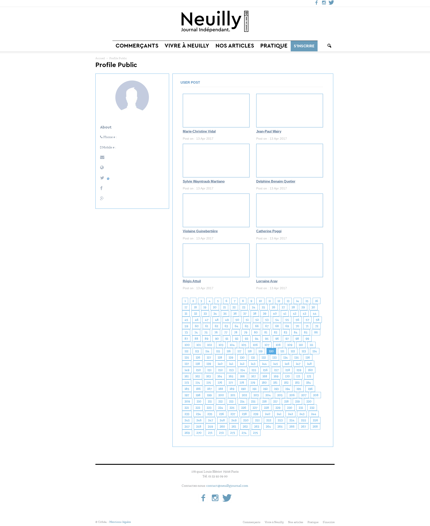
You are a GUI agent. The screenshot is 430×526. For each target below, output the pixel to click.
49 (227, 319)
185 (187, 389)
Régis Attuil (192, 281)
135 (296, 357)
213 (231, 401)
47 (206, 319)
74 (196, 332)
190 (243, 389)
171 (298, 376)
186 (198, 389)
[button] (329, 46)
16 (316, 301)
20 (215, 307)
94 (256, 338)
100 (187, 345)
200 (221, 395)
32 (195, 313)
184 (308, 382)
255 (303, 420)
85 (305, 332)
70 (297, 326)
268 (315, 426)
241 (279, 414)
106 (255, 345)
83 (285, 332)
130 (242, 357)
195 (299, 389)
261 (234, 426)
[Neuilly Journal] (215, 22)
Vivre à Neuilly (187, 46)
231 (301, 407)
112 (186, 351)
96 (277, 338)
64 (236, 326)
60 (197, 326)
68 (277, 326)
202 (244, 395)
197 (187, 395)
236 (221, 414)
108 (278, 345)
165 (231, 376)
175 (208, 382)
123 (304, 351)
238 (244, 414)
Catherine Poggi (269, 231)
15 (306, 301)
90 (217, 338)
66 (257, 326)
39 (264, 313)
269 (187, 432)
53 (267, 319)
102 (209, 345)
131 (253, 357)
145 (275, 363)
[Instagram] (323, 3)
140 (220, 363)
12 (278, 301)
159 (299, 370)
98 (297, 338)
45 (186, 319)
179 (253, 382)
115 (218, 351)
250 (246, 420)
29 (303, 307)
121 (282, 351)
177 (231, 382)
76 (216, 332)
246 (199, 420)
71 (307, 326)
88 (196, 338)
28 (293, 307)
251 (257, 420)
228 (266, 407)
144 (264, 363)
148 (309, 363)
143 (253, 363)
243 (301, 414)
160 (310, 370)
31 (186, 313)
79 (245, 332)
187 (209, 389)
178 (242, 382)
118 (250, 351)
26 (273, 307)
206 (292, 395)
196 (310, 389)
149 (187, 370)
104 (232, 345)
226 (243, 407)
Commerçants (137, 46)
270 (199, 432)
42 (294, 313)
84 (295, 332)
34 (215, 313)
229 (277, 407)
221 (187, 407)
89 (206, 338)
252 (268, 420)
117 (239, 351)
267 (303, 426)
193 (276, 389)
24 (253, 307)
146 (287, 363)
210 (199, 401)
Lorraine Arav (266, 281)
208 (315, 395)
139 (208, 363)
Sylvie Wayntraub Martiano (204, 181)
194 (287, 389)
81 (265, 332)
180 (264, 382)
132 (264, 357)
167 (253, 376)
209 (187, 401)
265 (280, 426)
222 (198, 407)
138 (198, 363)
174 (198, 382)
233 (187, 414)
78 (235, 332)
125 (187, 357)
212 (220, 401)
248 (222, 420)
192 (265, 389)
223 (209, 407)
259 (210, 426)
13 (288, 301)
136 (307, 357)
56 (297, 319)
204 (268, 395)
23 (243, 307)
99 (307, 338)
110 (301, 345)
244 (313, 414)
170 (287, 376)
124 (314, 351)
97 (287, 338)
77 (225, 332)
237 (232, 414)
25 (263, 307)
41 (284, 313)
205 (280, 395)
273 (232, 432)
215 (253, 401)
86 (316, 332)
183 (297, 382)
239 (255, 414)
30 (313, 307)
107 (266, 345)
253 (280, 420)
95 (267, 338)
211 (210, 401)
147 (298, 363)
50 (237, 319)
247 (210, 420)
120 (271, 351)
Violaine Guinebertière (200, 231)
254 (292, 420)
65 (246, 326)
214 (242, 401)
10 (260, 301)
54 (277, 319)
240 (267, 414)
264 (268, 426)
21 (224, 307)
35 (225, 313)
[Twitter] (331, 3)
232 (312, 407)
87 (186, 338)
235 (209, 414)
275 (255, 432)
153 (231, 370)
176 (220, 382)
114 (207, 351)
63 (226, 326)
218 (286, 401)
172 (309, 376)
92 (236, 338)
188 (220, 389)
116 (229, 351)
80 (256, 332)
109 (289, 345)
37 (244, 313)
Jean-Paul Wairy (268, 131)
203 (256, 395)
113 (197, 351)
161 (187, 376)
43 (304, 313)
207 (303, 395)
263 (256, 426)
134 (285, 357)
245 (187, 420)
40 (275, 313)
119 (260, 351)
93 (246, 338)
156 (265, 370)
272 (221, 432)
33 (205, 313)
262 (245, 426)
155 (254, 370)
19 (204, 307)
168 (264, 376)
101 (198, 345)
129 (231, 357)
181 (275, 382)
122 (293, 351)
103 (221, 345)
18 (195, 307)
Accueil (100, 58)
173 (187, 382)
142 (242, 363)
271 (210, 432)
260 (222, 426)
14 (297, 301)
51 (247, 319)
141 (231, 363)
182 (286, 382)
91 (226, 338)
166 (242, 376)
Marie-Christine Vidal (199, 131)
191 (254, 389)
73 (186, 332)
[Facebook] (316, 3)
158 (287, 370)
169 (276, 376)
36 (235, 313)
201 (232, 395)
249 (233, 420)
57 (307, 319)
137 (187, 363)
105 (243, 345)
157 (276, 370)
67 (267, 326)
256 (315, 420)
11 (270, 301)
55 (287, 319)
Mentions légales (120, 522)
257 (187, 426)
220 (309, 401)
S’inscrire (304, 46)
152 (220, 370)
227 (255, 407)
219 (297, 401)
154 (242, 370)
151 (209, 370)
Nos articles (234, 46)
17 (186, 307)
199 (209, 395)
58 (317, 319)
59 (186, 326)
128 (220, 357)
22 (234, 307)
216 (264, 401)
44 (314, 313)
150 (198, 370)
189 (232, 389)
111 (311, 345)
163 (208, 376)
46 (196, 319)
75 (206, 332)
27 (283, 307)
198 (198, 395)
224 (220, 407)
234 (198, 414)
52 (257, 319)
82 (275, 332)
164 (219, 376)
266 (292, 426)
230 (289, 407)
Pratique (274, 46)
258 (198, 426)
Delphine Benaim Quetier (275, 181)
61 (206, 326)
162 (197, 376)
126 (198, 357)
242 (290, 414)
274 (244, 432)
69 (287, 326)
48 (217, 319)
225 (232, 407)
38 (254, 313)
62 (216, 326)
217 (275, 401)
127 (209, 357)
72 (316, 326)
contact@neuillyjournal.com (227, 486)
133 (274, 357)
